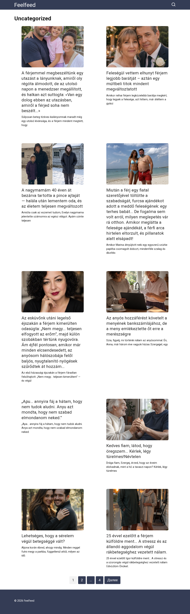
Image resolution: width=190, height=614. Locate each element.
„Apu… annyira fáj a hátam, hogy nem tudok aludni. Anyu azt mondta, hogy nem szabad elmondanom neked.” (52, 409)
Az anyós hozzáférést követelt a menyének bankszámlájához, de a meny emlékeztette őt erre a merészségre (136, 326)
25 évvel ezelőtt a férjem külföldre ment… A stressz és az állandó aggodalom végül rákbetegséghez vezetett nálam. (136, 544)
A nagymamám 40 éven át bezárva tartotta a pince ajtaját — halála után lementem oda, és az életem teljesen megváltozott (52, 198)
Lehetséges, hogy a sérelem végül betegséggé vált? (48, 539)
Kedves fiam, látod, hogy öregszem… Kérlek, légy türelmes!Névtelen (129, 451)
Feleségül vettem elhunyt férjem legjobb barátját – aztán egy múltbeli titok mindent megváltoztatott (137, 81)
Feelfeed (25, 5)
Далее (112, 580)
